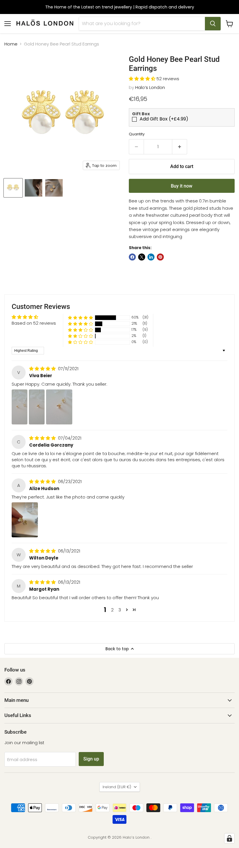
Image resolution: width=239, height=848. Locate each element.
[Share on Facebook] (132, 256)
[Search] (213, 23)
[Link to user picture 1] (19, 406)
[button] (143, 79)
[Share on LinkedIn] (150, 256)
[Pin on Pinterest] (160, 256)
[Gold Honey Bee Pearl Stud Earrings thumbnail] (13, 188)
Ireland (117, 787)
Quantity (137, 134)
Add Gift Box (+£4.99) (164, 119)
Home (10, 43)
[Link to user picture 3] (59, 406)
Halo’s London (150, 87)
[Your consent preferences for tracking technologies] (229, 838)
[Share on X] (141, 256)
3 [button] (119, 610)
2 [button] (112, 610)
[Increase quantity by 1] (179, 146)
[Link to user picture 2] (37, 406)
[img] (43, 369)
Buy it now (181, 186)
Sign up (91, 759)
